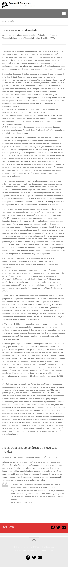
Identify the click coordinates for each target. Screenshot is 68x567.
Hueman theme (47, 550)
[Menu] (64, 13)
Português (8, 21)
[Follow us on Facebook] (53, 527)
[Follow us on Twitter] (58, 527)
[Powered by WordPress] (25, 550)
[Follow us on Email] (64, 527)
